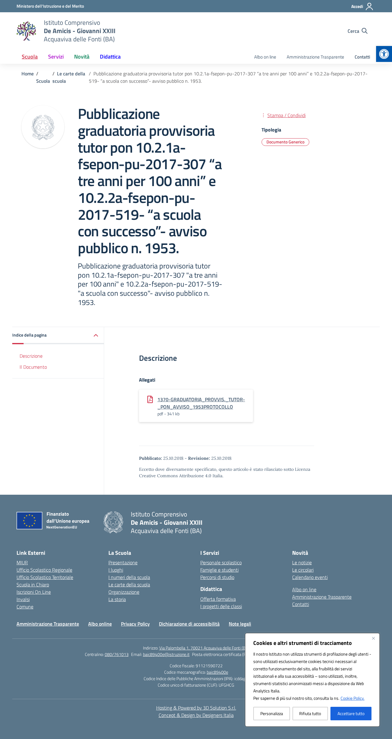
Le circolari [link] (303, 569)
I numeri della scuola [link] (129, 577)
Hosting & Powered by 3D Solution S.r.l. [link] (196, 707)
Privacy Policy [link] (135, 623)
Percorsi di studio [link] (217, 577)
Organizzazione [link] (123, 592)
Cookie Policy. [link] (352, 698)
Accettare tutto (350, 713)
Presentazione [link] (123, 562)
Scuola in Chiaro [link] (33, 584)
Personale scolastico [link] (221, 562)
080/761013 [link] (117, 654)
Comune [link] (25, 606)
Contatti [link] (362, 56)
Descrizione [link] (31, 355)
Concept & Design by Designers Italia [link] (196, 715)
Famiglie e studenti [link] (219, 569)
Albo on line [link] (265, 56)
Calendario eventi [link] (310, 577)
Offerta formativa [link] (218, 599)
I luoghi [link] (115, 569)
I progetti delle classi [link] (221, 606)
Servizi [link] (56, 56)
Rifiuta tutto (310, 713)
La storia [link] (117, 599)
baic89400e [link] (217, 672)
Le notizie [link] (302, 562)
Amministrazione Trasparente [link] (315, 56)
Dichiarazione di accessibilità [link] (189, 623)
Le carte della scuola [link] (129, 584)
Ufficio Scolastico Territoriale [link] (45, 577)
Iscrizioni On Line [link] (34, 592)
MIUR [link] (22, 562)
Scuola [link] (30, 56)
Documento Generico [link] (285, 142)
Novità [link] (81, 56)
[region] (312, 680)
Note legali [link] (240, 623)
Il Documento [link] (33, 366)
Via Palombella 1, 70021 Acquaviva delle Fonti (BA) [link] (204, 648)
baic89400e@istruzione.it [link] (166, 654)
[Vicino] (373, 638)
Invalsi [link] (23, 599)
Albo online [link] (100, 623)
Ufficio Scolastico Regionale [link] (44, 569)
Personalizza (271, 713)
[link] (384, 54)
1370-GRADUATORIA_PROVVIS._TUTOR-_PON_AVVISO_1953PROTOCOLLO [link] (201, 403)
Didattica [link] (110, 56)
